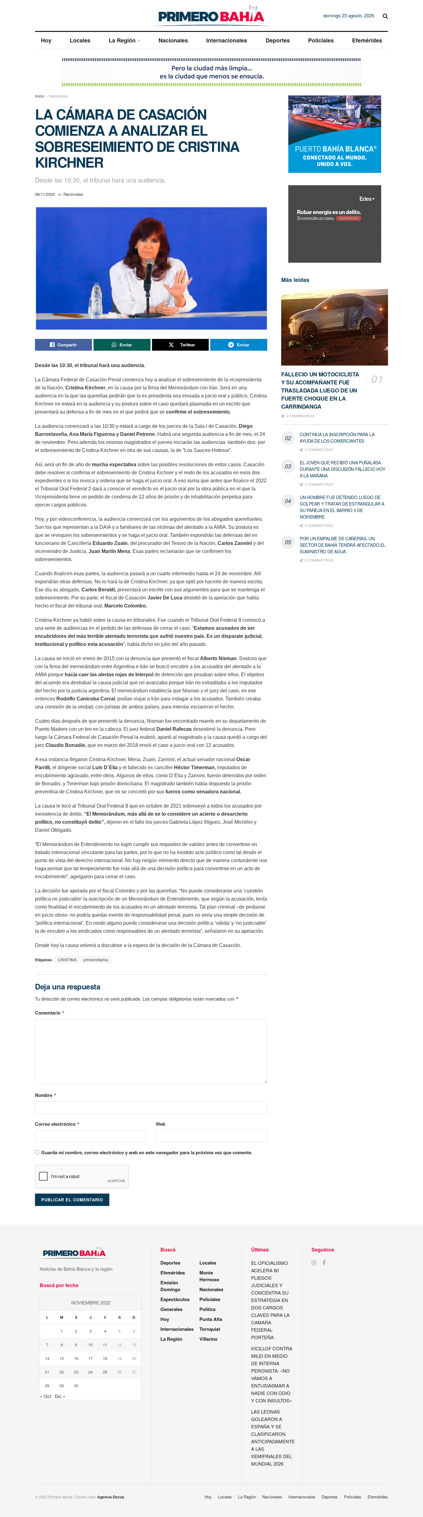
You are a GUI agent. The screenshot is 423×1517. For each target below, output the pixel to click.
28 (47, 1385)
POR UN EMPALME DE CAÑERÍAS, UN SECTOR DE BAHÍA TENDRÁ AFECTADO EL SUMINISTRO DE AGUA (342, 545)
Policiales (321, 40)
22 (61, 1372)
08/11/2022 (45, 194)
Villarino (208, 1338)
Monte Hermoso (209, 1276)
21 (47, 1372)
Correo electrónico (57, 1123)
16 (76, 1358)
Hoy (46, 40)
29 (61, 1385)
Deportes (278, 40)
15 (61, 1358)
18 (105, 1358)
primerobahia (96, 959)
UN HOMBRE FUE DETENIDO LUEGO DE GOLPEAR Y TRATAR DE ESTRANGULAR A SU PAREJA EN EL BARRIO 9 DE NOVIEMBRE (342, 507)
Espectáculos (175, 1299)
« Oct (45, 1396)
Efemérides (367, 40)
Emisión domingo (170, 1286)
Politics (207, 1309)
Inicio (39, 96)
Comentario (50, 1012)
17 (90, 1358)
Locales (80, 40)
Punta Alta (210, 1319)
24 (90, 1372)
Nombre (46, 1095)
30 (76, 1385)
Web (160, 1123)
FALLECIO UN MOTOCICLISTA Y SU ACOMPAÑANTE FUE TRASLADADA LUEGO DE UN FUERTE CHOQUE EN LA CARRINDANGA (320, 390)
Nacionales (173, 40)
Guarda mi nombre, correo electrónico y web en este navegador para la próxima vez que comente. (146, 1152)
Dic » (60, 1396)
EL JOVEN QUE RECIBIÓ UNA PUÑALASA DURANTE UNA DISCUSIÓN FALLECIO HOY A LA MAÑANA (342, 469)
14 (47, 1358)
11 (105, 1345)
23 (76, 1372)
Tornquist (209, 1329)
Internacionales (226, 40)
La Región (122, 40)
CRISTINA (67, 959)
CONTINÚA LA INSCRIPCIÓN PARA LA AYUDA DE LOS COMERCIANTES (337, 437)
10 (90, 1345)
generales (171, 1309)
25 (105, 1372)
